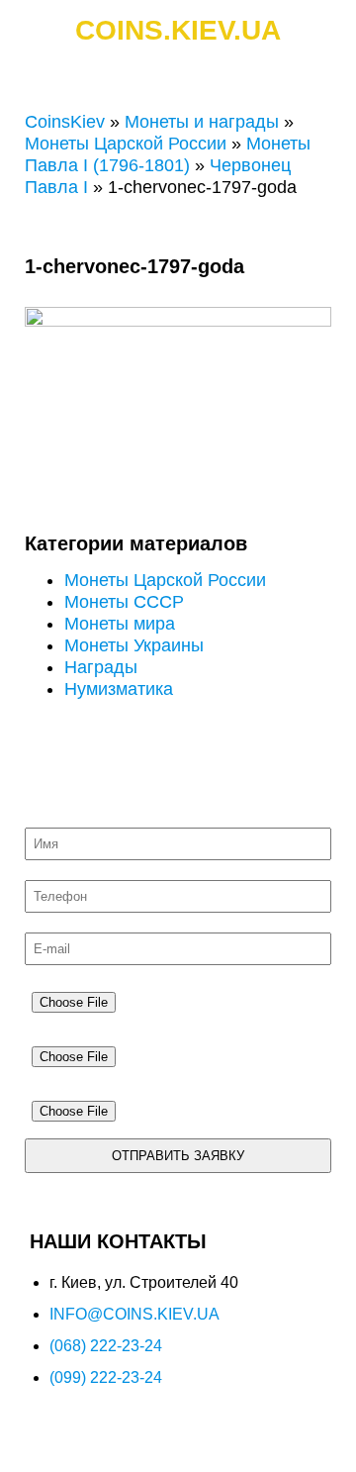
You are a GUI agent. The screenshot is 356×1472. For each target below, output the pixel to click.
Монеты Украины (134, 645)
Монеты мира (119, 624)
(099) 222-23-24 (105, 1377)
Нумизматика (118, 689)
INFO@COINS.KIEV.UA (134, 1314)
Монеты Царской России (125, 143)
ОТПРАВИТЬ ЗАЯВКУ (178, 1155)
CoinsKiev (65, 122)
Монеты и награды (202, 122)
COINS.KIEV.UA (178, 30)
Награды (100, 667)
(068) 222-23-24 (105, 1345)
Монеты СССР (124, 602)
